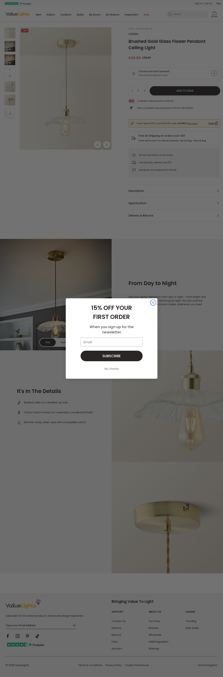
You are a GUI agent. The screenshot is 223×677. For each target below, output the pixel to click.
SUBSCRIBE (111, 355)
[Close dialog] (153, 302)
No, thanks (111, 369)
